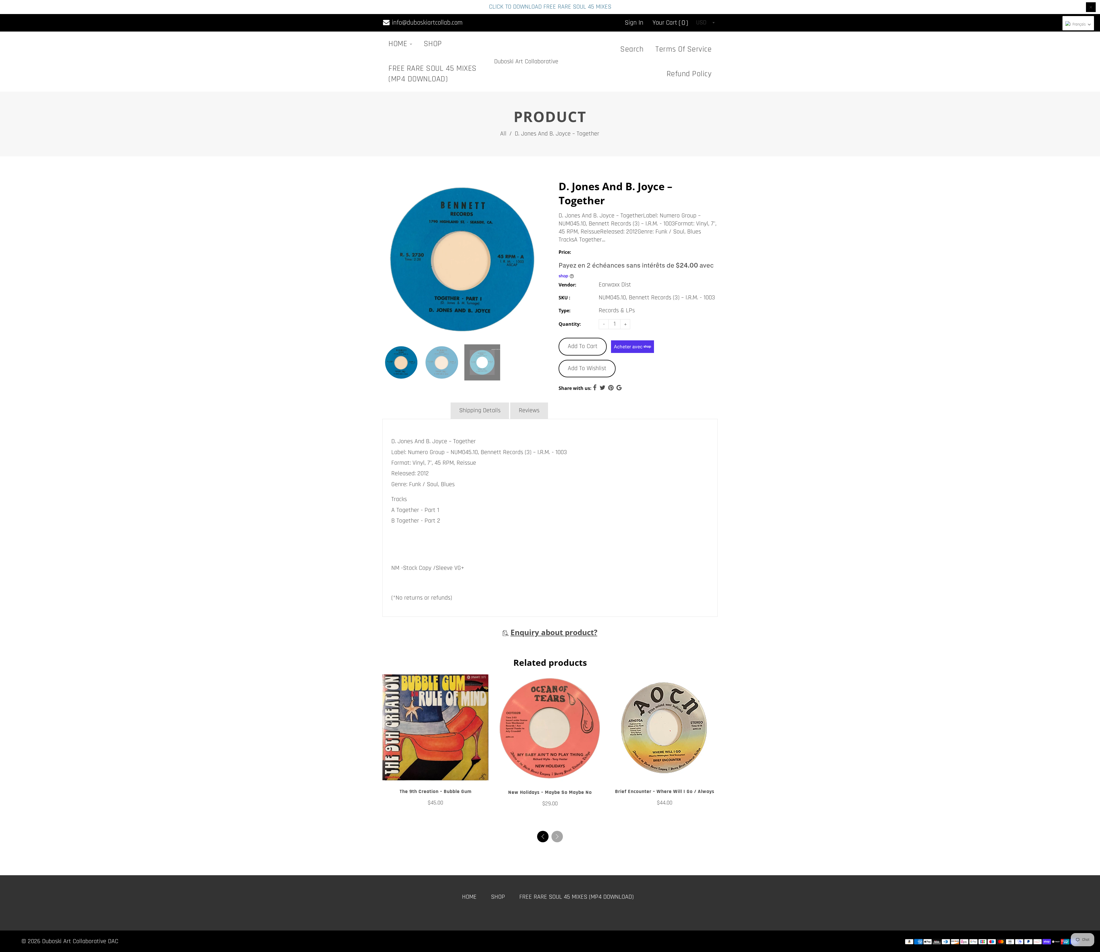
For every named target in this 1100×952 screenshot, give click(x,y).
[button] (557, 836)
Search (631, 49)
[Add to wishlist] (435, 774)
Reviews (529, 411)
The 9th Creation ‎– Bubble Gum (436, 791)
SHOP (433, 44)
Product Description (416, 411)
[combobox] (705, 22)
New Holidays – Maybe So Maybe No (550, 792)
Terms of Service (683, 49)
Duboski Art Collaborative (526, 62)
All (503, 134)
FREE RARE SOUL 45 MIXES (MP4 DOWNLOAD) (432, 73)
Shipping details (479, 411)
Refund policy (689, 74)
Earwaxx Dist (615, 285)
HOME (398, 44)
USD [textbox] (701, 23)
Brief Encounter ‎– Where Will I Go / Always (664, 791)
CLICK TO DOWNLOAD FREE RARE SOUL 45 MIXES (550, 7)
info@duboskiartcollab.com (426, 23)
